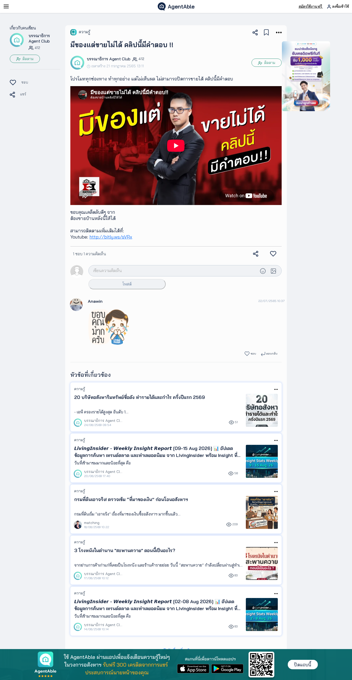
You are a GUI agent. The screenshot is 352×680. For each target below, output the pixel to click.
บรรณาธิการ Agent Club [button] (39, 38)
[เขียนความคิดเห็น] (173, 270)
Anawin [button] (95, 301)
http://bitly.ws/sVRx (110, 237)
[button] (17, 39)
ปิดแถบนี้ (302, 665)
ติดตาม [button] (27, 58)
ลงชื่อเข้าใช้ (340, 6)
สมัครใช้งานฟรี (311, 6)
